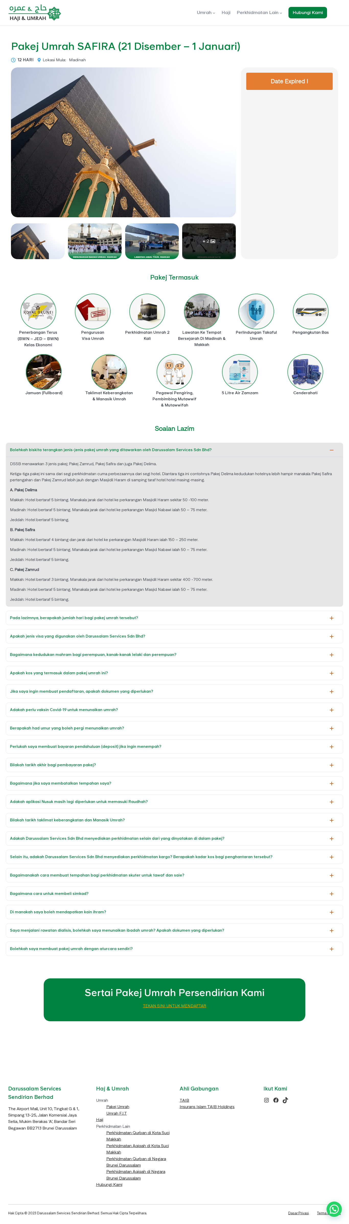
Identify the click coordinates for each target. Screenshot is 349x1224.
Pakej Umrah (117, 1106)
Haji (99, 1119)
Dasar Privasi (298, 1213)
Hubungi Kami (109, 1184)
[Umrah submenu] (214, 12)
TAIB (184, 1100)
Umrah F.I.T (116, 1113)
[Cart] (337, 13)
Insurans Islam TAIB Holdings (207, 1106)
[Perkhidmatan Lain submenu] (281, 12)
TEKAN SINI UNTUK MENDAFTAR (174, 1006)
